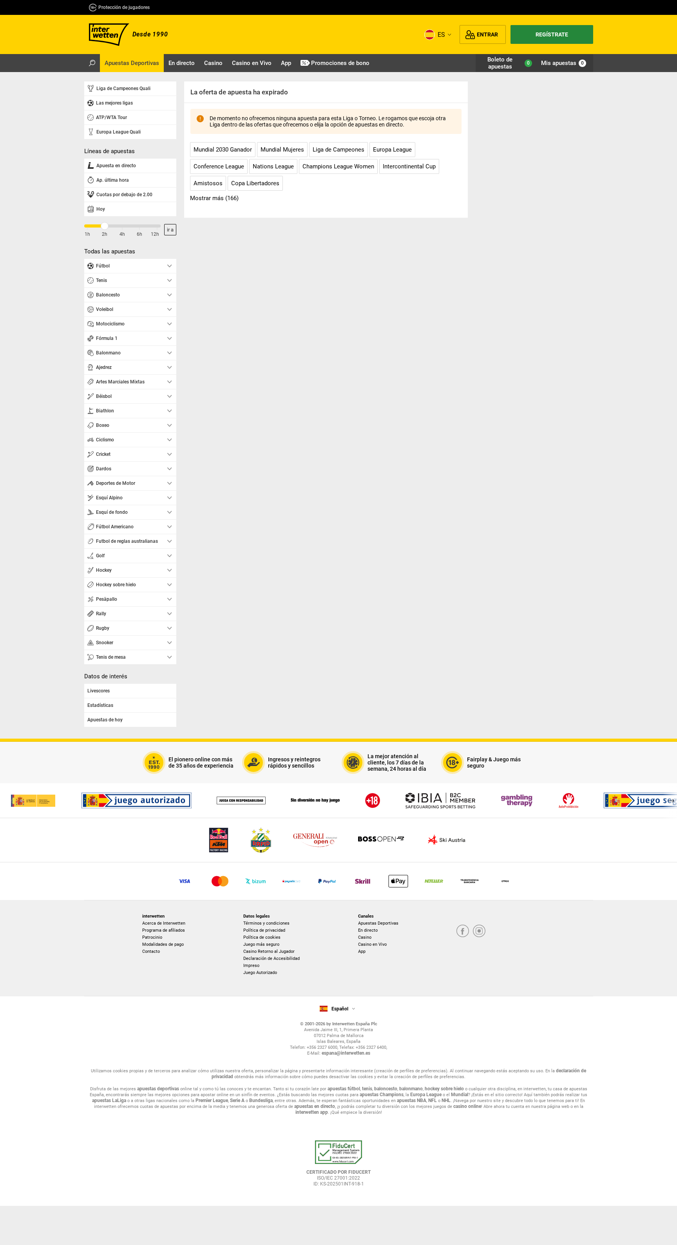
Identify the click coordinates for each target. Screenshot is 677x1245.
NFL (432, 1100)
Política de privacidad (264, 930)
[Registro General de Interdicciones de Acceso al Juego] (568, 800)
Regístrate (552, 34)
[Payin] (398, 881)
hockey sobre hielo (444, 1088)
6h (139, 234)
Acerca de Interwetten (163, 923)
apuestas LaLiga (109, 1100)
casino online (467, 1106)
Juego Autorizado (260, 972)
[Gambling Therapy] (516, 800)
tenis (367, 1088)
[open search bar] (92, 63)
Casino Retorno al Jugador (269, 951)
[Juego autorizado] (136, 800)
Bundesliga (261, 1100)
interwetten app (311, 1112)
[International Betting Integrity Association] (440, 800)
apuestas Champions (382, 1094)
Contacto (151, 951)
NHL (446, 1100)
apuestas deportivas (158, 1088)
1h (87, 234)
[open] (338, 1166)
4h (122, 234)
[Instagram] (479, 931)
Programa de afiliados (163, 930)
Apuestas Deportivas (378, 923)
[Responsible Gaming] (372, 800)
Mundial (459, 1094)
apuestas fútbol (344, 1088)
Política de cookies (262, 937)
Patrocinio (152, 937)
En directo (368, 930)
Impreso (251, 965)
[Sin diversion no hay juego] (315, 800)
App (362, 951)
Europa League (426, 1094)
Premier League (211, 1100)
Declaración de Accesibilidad (271, 958)
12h (155, 234)
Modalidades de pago (163, 944)
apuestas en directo (314, 1106)
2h (104, 234)
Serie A (237, 1100)
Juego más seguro (261, 944)
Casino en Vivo (372, 944)
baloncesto (385, 1088)
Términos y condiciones (266, 923)
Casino (364, 937)
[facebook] (462, 931)
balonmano (411, 1088)
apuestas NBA (411, 1100)
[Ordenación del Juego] (32, 800)
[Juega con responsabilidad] (241, 800)
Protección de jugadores (124, 7)
